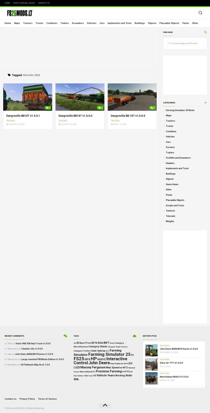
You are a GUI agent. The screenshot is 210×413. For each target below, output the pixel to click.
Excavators (78, 23)
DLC (107, 351)
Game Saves (172, 184)
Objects (152, 23)
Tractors (27, 23)
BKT (106, 342)
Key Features (116, 363)
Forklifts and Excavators (178, 158)
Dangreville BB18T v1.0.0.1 (23, 115)
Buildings (140, 23)
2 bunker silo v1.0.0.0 (32, 349)
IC (104, 359)
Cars (102, 23)
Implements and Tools (120, 23)
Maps (17, 23)
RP (131, 372)
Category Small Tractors (118, 347)
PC (94, 371)
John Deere (99, 362)
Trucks (39, 23)
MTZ (125, 367)
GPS (87, 359)
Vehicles (91, 23)
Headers (170, 163)
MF (121, 368)
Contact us (44, 3)
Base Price (85, 343)
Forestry (170, 147)
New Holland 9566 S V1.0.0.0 (174, 377)
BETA (94, 343)
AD (75, 343)
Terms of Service (47, 399)
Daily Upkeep (98, 350)
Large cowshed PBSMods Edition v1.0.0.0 (42, 359)
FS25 (79, 358)
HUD (100, 359)
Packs (185, 23)
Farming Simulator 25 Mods (180, 110)
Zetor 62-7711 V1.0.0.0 (171, 363)
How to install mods (24, 3)
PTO (127, 371)
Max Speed (112, 367)
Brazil (112, 343)
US (94, 375)
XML (76, 379)
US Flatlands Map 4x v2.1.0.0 (35, 364)
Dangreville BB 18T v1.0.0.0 (128, 115)
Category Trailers (82, 351)
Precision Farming (109, 371)
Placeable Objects (169, 23)
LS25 (77, 367)
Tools (90, 376)
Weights (170, 221)
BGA (100, 342)
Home (7, 3)
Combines (51, 23)
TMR (86, 376)
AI (77, 342)
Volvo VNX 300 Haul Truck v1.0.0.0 (33, 343)
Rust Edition (79, 376)
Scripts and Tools (175, 205)
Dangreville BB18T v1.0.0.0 (75, 115)
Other (195, 23)
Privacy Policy (27, 399)
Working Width (123, 375)
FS (132, 355)
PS (123, 372)
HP (94, 358)
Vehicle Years (106, 375)
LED (130, 363)
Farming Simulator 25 (109, 354)
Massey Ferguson (92, 367)
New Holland (86, 371)
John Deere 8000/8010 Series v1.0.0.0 (34, 354)
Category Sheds (98, 346)
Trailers (64, 23)
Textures (170, 210)
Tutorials (170, 216)
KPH (125, 364)
